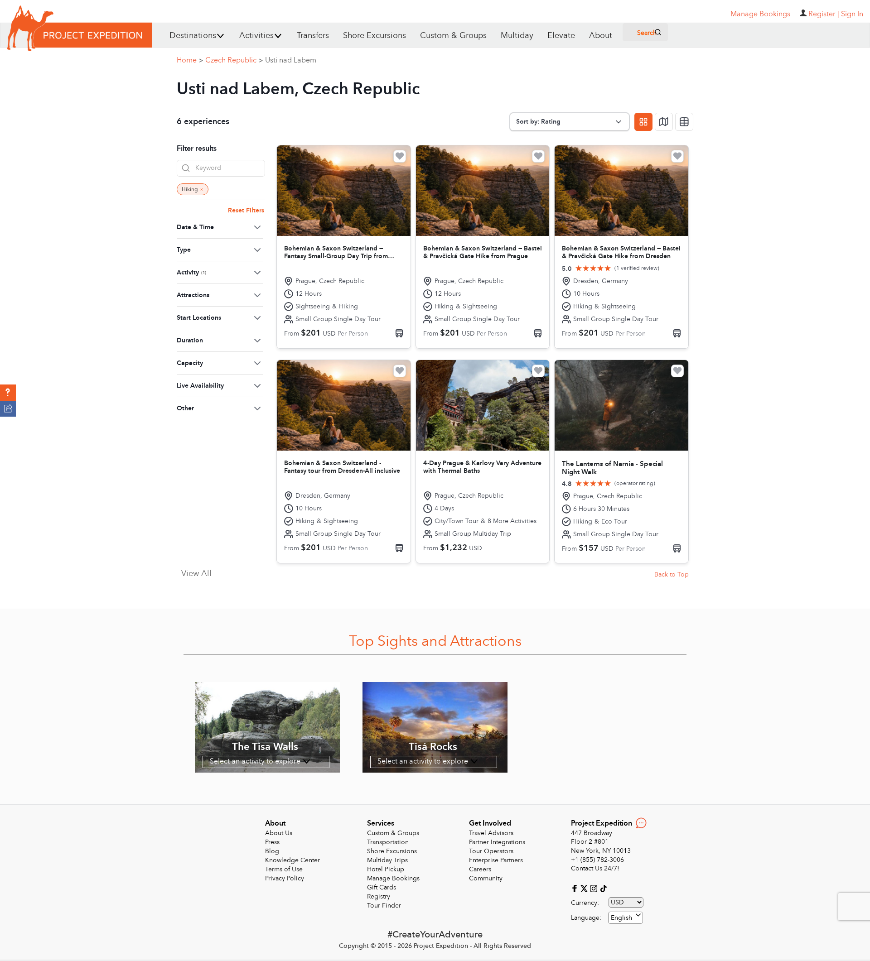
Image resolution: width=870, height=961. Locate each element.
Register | (823, 14)
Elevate (561, 35)
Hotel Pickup (385, 869)
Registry (378, 896)
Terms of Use (284, 869)
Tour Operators (491, 851)
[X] (585, 888)
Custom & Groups (453, 35)
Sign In (852, 14)
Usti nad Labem (290, 60)
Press (272, 842)
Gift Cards (381, 887)
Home (190, 60)
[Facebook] (575, 888)
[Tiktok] (603, 888)
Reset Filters (246, 210)
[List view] (684, 122)
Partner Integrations (497, 842)
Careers (480, 869)
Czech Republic (234, 60)
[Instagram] (594, 888)
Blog (272, 851)
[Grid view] (643, 122)
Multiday (517, 35)
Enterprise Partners (496, 860)
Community (486, 878)
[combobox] (625, 918)
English (621, 917)
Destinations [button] (192, 35)
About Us (278, 833)
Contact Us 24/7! (595, 868)
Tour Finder (384, 905)
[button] (8, 392)
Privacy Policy (284, 878)
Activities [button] (256, 35)
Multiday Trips (387, 860)
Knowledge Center (292, 860)
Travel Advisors (491, 833)
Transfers (313, 35)
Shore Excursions (374, 35)
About (600, 35)
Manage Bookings (393, 878)
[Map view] (664, 122)
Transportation (388, 842)
